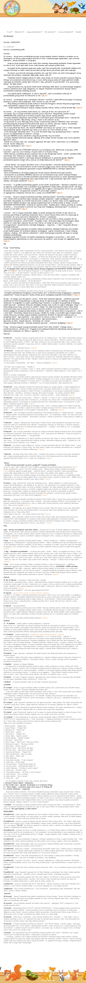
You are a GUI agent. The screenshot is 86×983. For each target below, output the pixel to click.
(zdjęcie (6, 471)
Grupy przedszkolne (33, 32)
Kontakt (78, 32)
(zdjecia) (41, 449)
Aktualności (19, 32)
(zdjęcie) (14, 271)
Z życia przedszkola (65, 32)
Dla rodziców (49, 32)
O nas (9, 32)
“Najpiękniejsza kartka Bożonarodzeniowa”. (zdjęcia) (47, 634)
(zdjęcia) (44, 96)
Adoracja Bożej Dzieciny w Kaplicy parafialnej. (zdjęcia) (31, 593)
